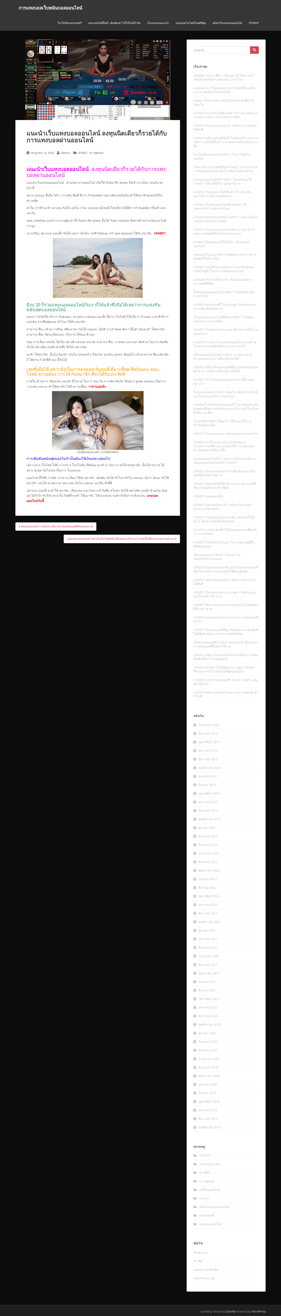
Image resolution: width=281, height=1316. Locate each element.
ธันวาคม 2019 (208, 1118)
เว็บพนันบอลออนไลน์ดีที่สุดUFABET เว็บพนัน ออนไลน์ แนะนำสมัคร (223, 319)
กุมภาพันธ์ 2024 (209, 742)
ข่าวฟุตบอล (96, 153)
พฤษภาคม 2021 (209, 973)
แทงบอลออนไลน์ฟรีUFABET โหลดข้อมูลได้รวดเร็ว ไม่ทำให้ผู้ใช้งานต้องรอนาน (222, 181)
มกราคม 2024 (207, 750)
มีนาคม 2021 (207, 990)
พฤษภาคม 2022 (209, 870)
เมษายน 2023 (207, 776)
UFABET (83, 153)
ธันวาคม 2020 (208, 1016)
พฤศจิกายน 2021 (209, 922)
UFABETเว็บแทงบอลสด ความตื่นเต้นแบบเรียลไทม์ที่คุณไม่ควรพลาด (224, 473)
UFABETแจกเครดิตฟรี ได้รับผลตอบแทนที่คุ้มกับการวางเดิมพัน (225, 532)
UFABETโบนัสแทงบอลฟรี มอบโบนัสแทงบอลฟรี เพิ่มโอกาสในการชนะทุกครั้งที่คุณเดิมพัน (225, 569)
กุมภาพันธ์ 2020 (209, 1101)
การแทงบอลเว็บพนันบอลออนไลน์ (50, 8)
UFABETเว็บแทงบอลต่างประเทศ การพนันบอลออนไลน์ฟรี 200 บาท (224, 594)
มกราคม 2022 (207, 905)
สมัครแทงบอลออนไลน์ (214, 1207)
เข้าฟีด (198, 1261)
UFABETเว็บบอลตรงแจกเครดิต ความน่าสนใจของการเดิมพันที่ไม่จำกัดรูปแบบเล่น (224, 231)
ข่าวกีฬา (205, 1172)
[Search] (254, 50)
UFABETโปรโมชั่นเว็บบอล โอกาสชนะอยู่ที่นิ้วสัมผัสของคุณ (224, 544)
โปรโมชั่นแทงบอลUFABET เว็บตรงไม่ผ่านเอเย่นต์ (221, 156)
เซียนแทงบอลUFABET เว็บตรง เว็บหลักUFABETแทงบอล (216, 557)
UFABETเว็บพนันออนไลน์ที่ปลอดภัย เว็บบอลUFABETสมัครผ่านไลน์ (220, 206)
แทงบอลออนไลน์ (210, 1224)
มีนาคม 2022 (207, 887)
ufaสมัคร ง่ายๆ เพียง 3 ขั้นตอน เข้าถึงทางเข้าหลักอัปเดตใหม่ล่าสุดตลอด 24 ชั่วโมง (223, 77)
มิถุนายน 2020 (208, 1067)
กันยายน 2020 (208, 1041)
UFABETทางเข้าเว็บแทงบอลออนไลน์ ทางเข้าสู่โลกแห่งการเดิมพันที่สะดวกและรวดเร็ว (224, 344)
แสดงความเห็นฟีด (205, 1269)
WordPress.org (203, 1278)
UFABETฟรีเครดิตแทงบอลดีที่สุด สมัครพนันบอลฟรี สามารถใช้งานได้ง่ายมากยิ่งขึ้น (225, 369)
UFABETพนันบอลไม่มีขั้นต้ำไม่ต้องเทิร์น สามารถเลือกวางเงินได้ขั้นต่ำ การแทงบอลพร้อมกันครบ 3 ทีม (226, 142)
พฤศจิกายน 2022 (209, 819)
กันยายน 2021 (208, 939)
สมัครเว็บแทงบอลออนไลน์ (227, 23)
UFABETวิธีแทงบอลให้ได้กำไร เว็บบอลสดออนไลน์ (221, 244)
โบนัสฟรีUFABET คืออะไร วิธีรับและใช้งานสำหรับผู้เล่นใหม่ (222, 423)
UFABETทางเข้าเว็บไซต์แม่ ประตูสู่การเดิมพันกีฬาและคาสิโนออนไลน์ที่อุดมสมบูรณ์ (224, 669)
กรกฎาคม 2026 (208, 725)
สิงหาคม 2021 (207, 947)
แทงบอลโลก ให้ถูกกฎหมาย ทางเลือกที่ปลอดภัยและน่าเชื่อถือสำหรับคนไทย (224, 90)
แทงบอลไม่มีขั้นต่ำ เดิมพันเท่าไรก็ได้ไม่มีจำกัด (114, 23)
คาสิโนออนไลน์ (209, 1190)
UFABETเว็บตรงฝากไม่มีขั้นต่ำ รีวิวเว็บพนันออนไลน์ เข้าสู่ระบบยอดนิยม (222, 194)
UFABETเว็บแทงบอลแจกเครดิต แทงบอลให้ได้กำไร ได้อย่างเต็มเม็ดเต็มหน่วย (224, 519)
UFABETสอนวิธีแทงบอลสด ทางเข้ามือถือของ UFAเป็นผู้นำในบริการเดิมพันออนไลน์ (223, 269)
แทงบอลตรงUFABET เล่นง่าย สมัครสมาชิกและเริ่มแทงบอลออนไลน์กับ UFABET (225, 461)
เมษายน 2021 (207, 982)
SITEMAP (254, 23)
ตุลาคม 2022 (207, 827)
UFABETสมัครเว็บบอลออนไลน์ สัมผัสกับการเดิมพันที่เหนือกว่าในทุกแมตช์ (225, 657)
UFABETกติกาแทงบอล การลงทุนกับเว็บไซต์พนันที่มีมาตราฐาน (225, 607)
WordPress (259, 1311)
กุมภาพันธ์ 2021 (209, 999)
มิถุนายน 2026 (208, 733)
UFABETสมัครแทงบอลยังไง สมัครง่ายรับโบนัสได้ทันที (224, 582)
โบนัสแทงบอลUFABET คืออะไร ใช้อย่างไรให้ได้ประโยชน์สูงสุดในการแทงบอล (225, 394)
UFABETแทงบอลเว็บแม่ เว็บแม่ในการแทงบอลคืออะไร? (226, 619)
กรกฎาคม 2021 (208, 956)
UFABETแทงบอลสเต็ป (208, 496)
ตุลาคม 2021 (207, 930)
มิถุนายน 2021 (208, 964)
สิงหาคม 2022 (207, 845)
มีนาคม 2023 (207, 785)
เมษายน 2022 (207, 879)
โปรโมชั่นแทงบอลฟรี (69, 23)
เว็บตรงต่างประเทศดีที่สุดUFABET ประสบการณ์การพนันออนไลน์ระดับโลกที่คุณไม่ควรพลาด (225, 169)
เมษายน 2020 (207, 1084)
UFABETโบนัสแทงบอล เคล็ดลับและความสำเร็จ (225, 433)
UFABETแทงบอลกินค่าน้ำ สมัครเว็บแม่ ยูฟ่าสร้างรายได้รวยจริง (222, 507)
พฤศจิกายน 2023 (209, 768)
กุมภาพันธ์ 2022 (209, 896)
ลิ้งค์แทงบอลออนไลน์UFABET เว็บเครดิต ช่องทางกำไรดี (223, 294)
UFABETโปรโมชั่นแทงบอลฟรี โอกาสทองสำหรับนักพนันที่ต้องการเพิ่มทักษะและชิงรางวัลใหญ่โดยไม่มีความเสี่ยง (226, 409)
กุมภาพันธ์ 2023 (209, 793)
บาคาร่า (204, 1198)
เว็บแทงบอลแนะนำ (158, 23)
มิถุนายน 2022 (208, 862)
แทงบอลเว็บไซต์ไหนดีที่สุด (191, 23)
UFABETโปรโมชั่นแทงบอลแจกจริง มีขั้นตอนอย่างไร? (223, 382)
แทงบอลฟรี (206, 1215)
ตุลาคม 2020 (207, 1033)
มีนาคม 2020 (207, 1093)
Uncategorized (209, 1164)
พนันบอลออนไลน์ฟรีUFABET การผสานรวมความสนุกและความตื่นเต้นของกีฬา (222, 356)
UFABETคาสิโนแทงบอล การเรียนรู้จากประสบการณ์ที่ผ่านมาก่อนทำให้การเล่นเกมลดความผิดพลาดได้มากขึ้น (224, 446)
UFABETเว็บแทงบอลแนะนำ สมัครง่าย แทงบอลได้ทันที (225, 127)
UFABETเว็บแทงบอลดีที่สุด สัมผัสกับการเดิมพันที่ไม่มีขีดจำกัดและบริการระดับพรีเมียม (225, 632)
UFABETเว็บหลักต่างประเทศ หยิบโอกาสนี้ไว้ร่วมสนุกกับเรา (225, 331)
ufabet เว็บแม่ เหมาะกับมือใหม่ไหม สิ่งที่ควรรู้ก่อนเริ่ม (223, 102)
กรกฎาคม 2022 (208, 853)
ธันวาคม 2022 (208, 810)
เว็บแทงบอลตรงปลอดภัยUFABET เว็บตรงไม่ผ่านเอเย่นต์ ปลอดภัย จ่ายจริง (225, 219)
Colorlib (230, 1311)
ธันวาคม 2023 (208, 759)
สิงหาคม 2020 (207, 1050)
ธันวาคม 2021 (208, 913)
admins (65, 153)
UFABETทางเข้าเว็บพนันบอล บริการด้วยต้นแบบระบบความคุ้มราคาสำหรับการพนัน (225, 115)
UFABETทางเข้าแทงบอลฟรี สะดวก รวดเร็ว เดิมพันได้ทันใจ (225, 682)
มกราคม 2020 (207, 1110)
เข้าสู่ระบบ (200, 1252)
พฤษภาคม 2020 (209, 1076)
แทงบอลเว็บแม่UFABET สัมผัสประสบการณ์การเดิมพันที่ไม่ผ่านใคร (225, 256)
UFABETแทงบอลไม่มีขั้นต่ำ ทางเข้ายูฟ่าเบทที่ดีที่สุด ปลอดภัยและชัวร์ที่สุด (224, 486)
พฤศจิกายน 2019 (209, 1127)
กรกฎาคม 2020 (208, 1059)
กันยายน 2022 (208, 836)
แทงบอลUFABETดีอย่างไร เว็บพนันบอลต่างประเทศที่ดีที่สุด (222, 281)
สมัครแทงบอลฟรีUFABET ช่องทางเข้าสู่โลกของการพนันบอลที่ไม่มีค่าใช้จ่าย (225, 644)
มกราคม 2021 (207, 1007)
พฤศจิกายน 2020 (209, 1024)
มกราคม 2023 (207, 802)
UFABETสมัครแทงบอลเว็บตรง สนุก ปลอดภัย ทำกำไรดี (225, 694)
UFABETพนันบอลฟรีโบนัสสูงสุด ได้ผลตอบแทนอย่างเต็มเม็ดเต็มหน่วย (225, 306)
